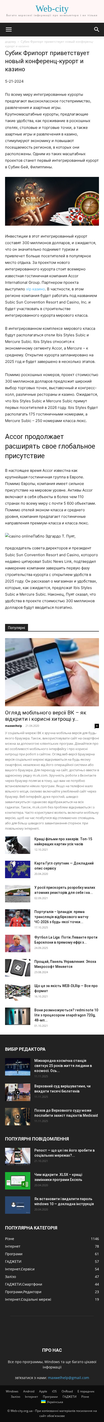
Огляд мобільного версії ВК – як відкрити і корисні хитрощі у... (45, 716)
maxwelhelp (13, 726)
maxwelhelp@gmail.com (68, 1377)
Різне (85, 1396)
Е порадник (85, 1391)
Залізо (15, 1396)
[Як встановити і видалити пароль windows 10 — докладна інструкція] (17, 1205)
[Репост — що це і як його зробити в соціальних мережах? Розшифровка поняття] (17, 1156)
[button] (9, 29)
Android (28, 1391)
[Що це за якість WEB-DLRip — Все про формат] (17, 992)
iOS (54, 1391)
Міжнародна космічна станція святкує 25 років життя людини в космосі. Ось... (63, 1066)
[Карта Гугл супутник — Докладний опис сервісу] (17, 869)
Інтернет (31, 1396)
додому (10, 41)
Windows (12, 1391)
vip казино (35, 289)
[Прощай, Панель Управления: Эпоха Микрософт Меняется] (17, 967)
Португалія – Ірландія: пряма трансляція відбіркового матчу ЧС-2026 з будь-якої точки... (61, 917)
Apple (43, 1391)
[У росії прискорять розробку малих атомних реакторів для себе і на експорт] (17, 893)
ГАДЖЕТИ (69, 1396)
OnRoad (67, 1391)
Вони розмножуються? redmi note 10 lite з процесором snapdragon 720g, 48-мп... (66, 1015)
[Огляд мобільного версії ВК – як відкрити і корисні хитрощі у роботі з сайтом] (52, 672)
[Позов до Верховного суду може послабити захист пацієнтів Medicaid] (17, 1116)
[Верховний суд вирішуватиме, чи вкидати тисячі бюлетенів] (17, 1092)
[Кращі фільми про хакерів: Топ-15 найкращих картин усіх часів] (17, 845)
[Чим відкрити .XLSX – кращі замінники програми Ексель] (17, 1181)
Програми (50, 1396)
